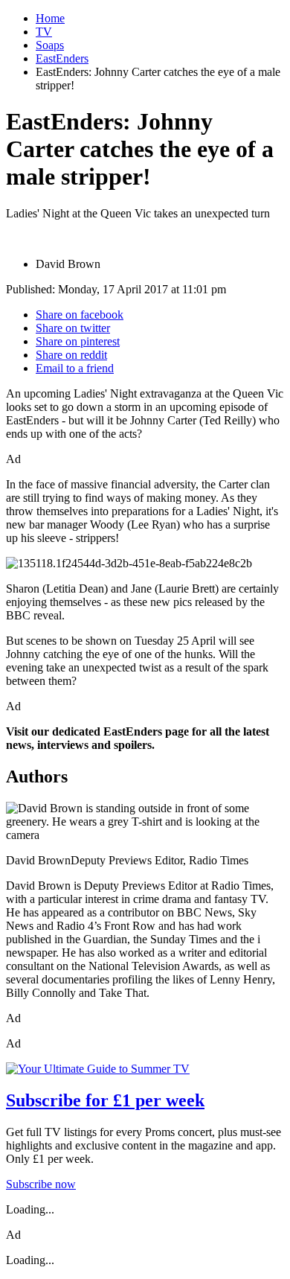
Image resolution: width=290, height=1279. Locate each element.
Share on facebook (79, 314)
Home (50, 18)
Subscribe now (41, 1184)
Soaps (50, 45)
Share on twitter (73, 328)
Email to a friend (75, 368)
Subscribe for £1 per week (105, 1100)
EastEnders (62, 58)
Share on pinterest (78, 341)
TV (44, 31)
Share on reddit (71, 354)
